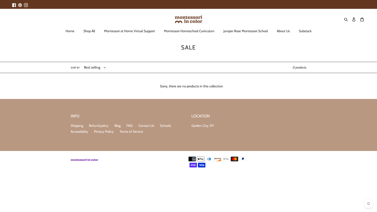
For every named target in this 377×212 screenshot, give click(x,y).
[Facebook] (14, 3)
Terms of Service (131, 131)
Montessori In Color (295, 174)
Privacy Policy (104, 131)
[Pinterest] (20, 3)
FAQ (129, 126)
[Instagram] (26, 3)
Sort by (75, 67)
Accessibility (79, 131)
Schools (165, 126)
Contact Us (146, 126)
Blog (117, 126)
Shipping (77, 126)
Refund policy (99, 126)
